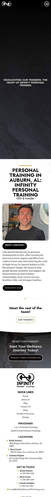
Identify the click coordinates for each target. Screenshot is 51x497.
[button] (46, 3)
